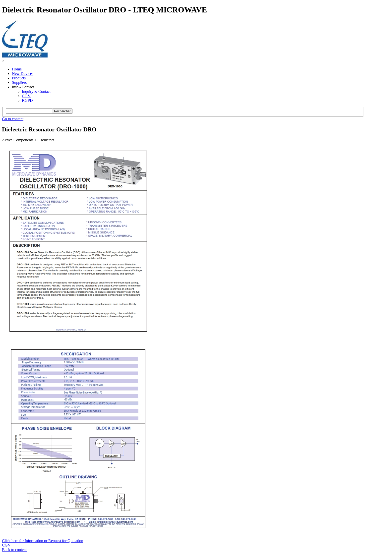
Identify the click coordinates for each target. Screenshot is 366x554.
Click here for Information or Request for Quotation (42, 541)
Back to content (14, 550)
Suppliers (19, 82)
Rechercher (62, 111)
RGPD (27, 100)
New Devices (22, 73)
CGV (26, 96)
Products (19, 78)
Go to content (12, 119)
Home (17, 69)
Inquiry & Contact (36, 91)
